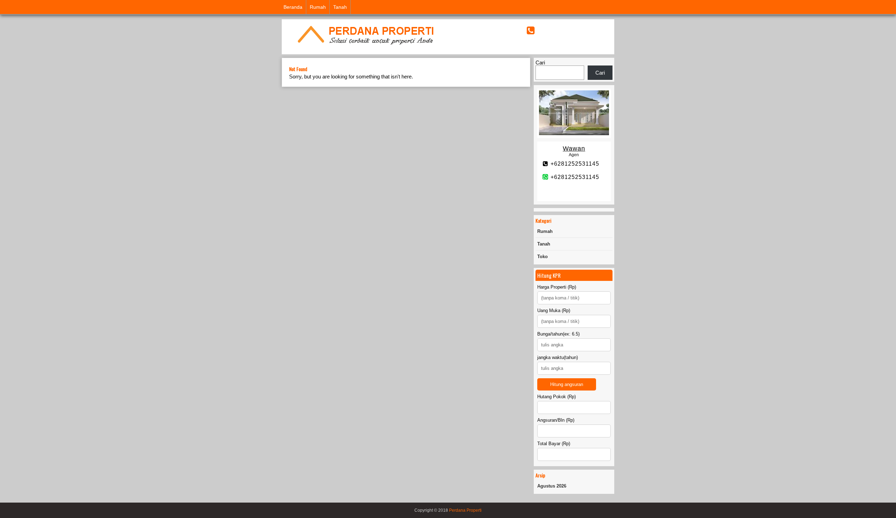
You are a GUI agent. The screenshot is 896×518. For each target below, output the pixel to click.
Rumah (318, 7)
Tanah (340, 7)
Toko (542, 256)
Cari (540, 62)
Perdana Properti (465, 510)
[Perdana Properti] (365, 45)
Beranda (293, 7)
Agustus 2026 (551, 486)
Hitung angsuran (566, 384)
